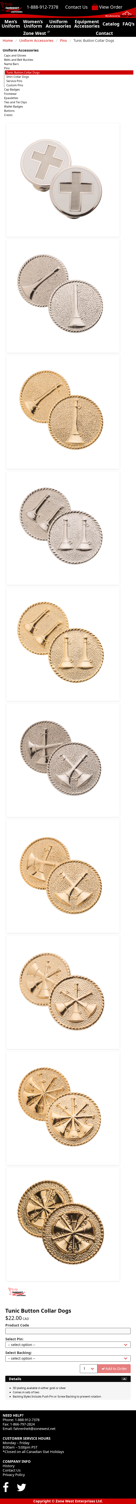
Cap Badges (12, 89)
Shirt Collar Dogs (17, 77)
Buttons (9, 111)
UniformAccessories (58, 23)
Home (8, 40)
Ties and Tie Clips (15, 102)
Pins (63, 40)
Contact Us (76, 7)
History (9, 1465)
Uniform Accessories (36, 40)
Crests (8, 115)
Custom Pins (14, 85)
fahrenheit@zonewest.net (34, 1428)
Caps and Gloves (15, 55)
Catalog (111, 24)
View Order (110, 7)
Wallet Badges (13, 106)
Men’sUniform (11, 23)
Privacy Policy (14, 1474)
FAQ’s (128, 24)
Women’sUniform (33, 23)
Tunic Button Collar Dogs (23, 72)
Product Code (17, 1325)
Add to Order (116, 1368)
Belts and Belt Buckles (18, 60)
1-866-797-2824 (22, 1424)
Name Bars (11, 64)
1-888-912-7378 (42, 7)
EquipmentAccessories (87, 23)
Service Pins (14, 81)
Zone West (35, 33)
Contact (104, 33)
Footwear (10, 94)
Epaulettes (11, 98)
